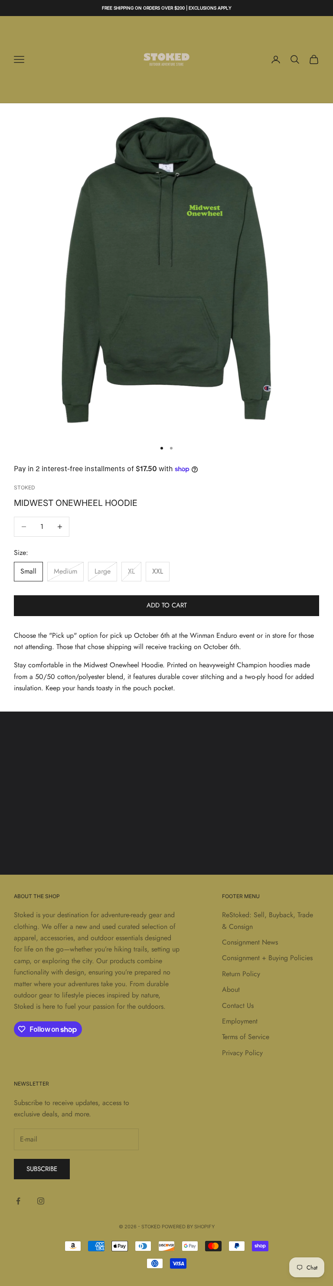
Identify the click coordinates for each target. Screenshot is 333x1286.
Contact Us (238, 1005)
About (231, 989)
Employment (240, 1021)
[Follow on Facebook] (18, 1201)
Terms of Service (245, 1037)
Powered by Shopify (188, 1227)
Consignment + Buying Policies (267, 958)
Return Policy (241, 974)
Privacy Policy (242, 1053)
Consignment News (250, 942)
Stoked (24, 487)
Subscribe (41, 1169)
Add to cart (167, 605)
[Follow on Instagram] (40, 1201)
